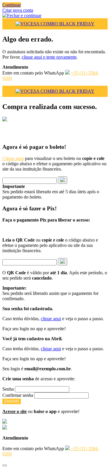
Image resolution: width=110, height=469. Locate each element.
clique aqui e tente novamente (49, 57)
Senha (8, 389)
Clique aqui (13, 158)
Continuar (11, 4)
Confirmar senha (17, 395)
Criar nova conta (17, 10)
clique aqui (51, 318)
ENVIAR (11, 401)
